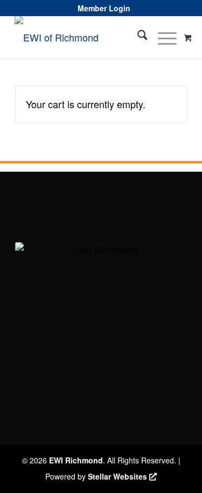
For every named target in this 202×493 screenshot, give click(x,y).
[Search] (137, 37)
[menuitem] (104, 8)
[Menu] (162, 37)
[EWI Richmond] (79, 37)
